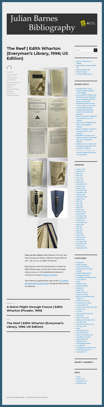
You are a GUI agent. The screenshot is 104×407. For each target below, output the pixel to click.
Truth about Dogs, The (83, 350)
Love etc (79, 311)
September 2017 (81, 222)
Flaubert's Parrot (82, 292)
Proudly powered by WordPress (37, 397)
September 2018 (81, 197)
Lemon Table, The (82, 305)
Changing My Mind (82, 275)
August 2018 (80, 199)
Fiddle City (80, 290)
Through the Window (49, 275)
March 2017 (80, 235)
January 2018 (80, 214)
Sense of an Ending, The (84, 335)
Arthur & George (81, 265)
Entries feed (80, 379)
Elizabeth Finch (81, 284)
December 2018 (81, 190)
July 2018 (79, 201)
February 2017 (81, 237)
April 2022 (79, 180)
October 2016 (80, 246)
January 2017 (80, 239)
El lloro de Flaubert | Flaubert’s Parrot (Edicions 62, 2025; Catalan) (86, 118)
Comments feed (81, 381)
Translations (80, 345)
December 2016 (81, 241)
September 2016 (81, 248)
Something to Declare (83, 337)
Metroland (79, 316)
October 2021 (80, 186)
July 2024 (79, 173)
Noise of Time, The (82, 318)
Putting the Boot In (82, 330)
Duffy (78, 282)
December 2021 (81, 184)
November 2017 (81, 218)
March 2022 (80, 182)
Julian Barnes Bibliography (16, 397)
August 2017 (80, 224)
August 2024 (80, 171)
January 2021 (80, 188)
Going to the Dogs (82, 294)
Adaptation (80, 262)
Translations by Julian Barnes (86, 348)
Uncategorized (81, 352)
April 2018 (79, 207)
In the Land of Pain (82, 301)
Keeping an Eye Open (83, 303)
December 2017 (81, 216)
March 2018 (80, 209)
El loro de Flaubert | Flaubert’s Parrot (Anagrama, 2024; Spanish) (86, 131)
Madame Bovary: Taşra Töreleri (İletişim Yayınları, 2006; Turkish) (85, 91)
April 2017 (79, 233)
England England (82, 286)
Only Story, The (81, 322)
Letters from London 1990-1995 (86, 307)
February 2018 (81, 212)
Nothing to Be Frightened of (85, 320)
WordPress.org (81, 383)
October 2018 (80, 195)
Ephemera (79, 288)
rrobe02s (10, 72)
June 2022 (79, 175)
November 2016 (81, 244)
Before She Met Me (82, 267)
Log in (78, 377)
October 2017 (80, 220)
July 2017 (79, 227)
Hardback (10, 91)
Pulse (78, 328)
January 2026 (80, 169)
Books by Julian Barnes (84, 273)
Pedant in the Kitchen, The (85, 324)
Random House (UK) (83, 70)
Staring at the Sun (82, 339)
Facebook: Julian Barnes (84, 74)
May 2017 (79, 231)
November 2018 (81, 192)
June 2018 (79, 203)
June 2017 (79, 229)
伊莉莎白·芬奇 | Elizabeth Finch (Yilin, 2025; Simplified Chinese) (86, 125)
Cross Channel (81, 279)
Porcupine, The (81, 326)
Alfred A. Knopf (11, 82)
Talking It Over (81, 341)
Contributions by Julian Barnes (86, 277)
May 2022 (79, 178)
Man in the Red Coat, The (84, 313)
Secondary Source (82, 333)
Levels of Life (80, 309)
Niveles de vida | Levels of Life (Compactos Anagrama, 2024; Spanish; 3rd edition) (86, 146)
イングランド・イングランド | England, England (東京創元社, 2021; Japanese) (86, 152)
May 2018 (79, 205)
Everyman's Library (13, 89)
